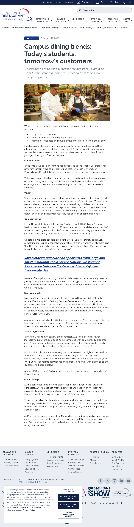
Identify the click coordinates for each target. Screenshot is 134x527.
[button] (43, 20)
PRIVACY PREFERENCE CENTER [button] (104, 503)
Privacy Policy (29, 510)
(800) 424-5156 (40, 482)
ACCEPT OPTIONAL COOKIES (68, 497)
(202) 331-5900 (25, 482)
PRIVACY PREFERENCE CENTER (68, 514)
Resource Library (49, 27)
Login (129, 2)
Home (5, 27)
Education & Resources (24, 27)
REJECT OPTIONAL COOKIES (68, 505)
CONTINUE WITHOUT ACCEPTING (70, 490)
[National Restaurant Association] (17, 14)
